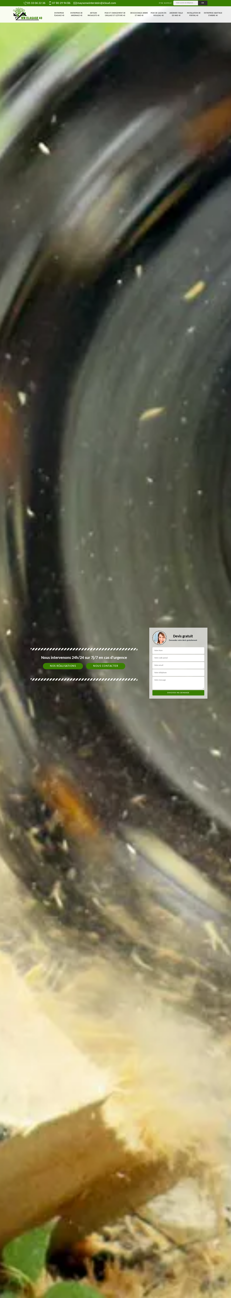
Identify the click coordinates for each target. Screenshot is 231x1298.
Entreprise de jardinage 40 (76, 14)
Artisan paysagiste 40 (93, 14)
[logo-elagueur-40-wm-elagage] (27, 14)
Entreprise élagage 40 (59, 14)
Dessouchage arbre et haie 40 (139, 14)
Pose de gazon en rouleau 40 (158, 14)
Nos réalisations (63, 666)
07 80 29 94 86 (61, 3)
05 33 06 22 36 (36, 3)
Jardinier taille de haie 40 (176, 14)
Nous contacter (105, 666)
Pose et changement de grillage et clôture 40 (115, 14)
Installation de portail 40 (194, 14)
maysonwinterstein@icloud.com (96, 3)
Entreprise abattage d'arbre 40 (213, 14)
